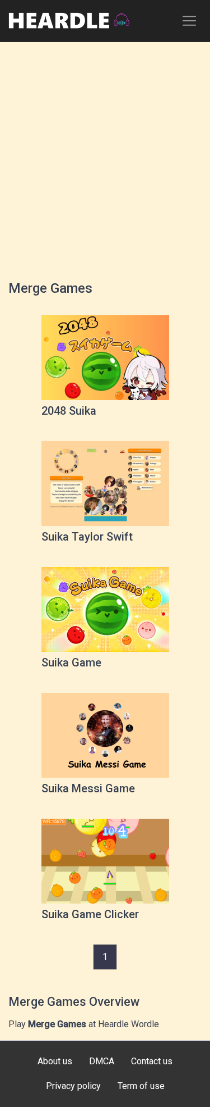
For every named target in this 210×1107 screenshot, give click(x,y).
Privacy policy (73, 1086)
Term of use (141, 1086)
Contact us (151, 1061)
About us (55, 1061)
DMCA (101, 1061)
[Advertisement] (105, 156)
